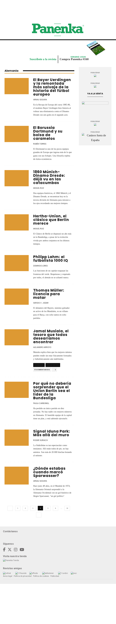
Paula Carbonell (41, 403)
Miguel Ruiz (38, 188)
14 (67, 508)
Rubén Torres (39, 144)
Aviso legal (7, 576)
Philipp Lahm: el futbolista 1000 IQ (50, 258)
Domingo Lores (40, 265)
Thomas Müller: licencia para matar (48, 294)
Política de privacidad (23, 576)
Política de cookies (41, 576)
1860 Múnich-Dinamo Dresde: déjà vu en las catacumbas (49, 177)
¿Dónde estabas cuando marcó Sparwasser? (49, 472)
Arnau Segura (40, 99)
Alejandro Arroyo (42, 347)
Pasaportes (53, 365)
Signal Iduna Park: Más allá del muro (51, 433)
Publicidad (54, 576)
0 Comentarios (42, 370)
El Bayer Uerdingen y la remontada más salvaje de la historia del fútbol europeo (52, 87)
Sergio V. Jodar (40, 303)
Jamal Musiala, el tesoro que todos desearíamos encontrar (51, 336)
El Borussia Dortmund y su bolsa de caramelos (48, 133)
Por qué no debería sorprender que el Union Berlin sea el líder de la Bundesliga (52, 390)
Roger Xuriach (40, 440)
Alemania (39, 365)
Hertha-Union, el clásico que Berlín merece (51, 220)
